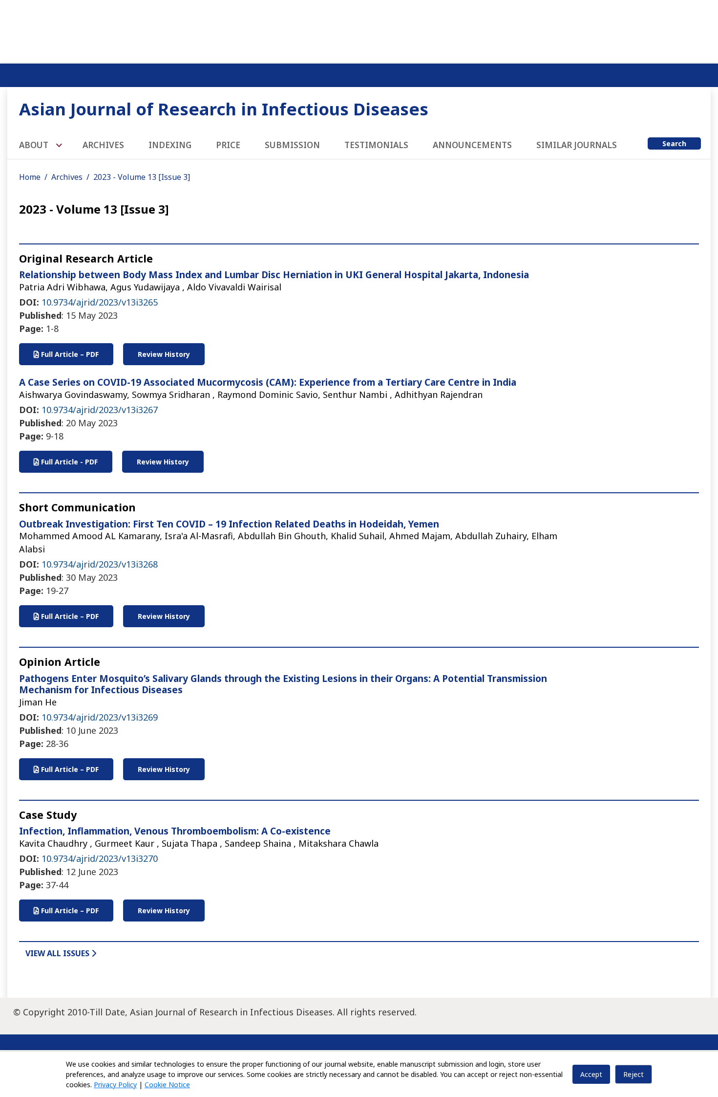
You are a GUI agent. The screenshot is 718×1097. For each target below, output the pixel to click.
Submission (292, 145)
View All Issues (58, 953)
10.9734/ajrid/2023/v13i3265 (100, 302)
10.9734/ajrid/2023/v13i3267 (100, 410)
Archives (103, 145)
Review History (164, 354)
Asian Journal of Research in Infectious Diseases (223, 108)
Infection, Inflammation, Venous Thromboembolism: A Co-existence (175, 831)
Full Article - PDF (68, 461)
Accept (591, 1074)
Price (228, 145)
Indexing (169, 145)
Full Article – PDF (69, 354)
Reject (633, 1074)
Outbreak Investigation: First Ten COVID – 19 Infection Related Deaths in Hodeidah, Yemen (229, 524)
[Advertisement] (359, 29)
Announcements (472, 145)
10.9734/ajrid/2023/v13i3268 (100, 564)
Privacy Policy (115, 1084)
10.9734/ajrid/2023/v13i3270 (100, 858)
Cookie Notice (167, 1084)
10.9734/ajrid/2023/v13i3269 (100, 717)
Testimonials (376, 145)
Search (674, 143)
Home (30, 177)
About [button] (34, 145)
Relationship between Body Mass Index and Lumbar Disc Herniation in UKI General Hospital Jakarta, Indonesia (274, 274)
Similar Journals (576, 145)
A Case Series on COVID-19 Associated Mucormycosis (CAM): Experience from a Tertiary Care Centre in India (267, 382)
